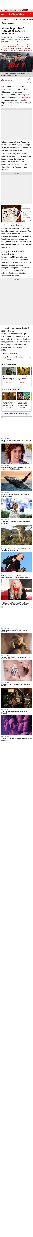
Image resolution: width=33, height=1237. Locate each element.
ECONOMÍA (22, 19)
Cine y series (8, 23)
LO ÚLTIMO (4, 19)
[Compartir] (29, 79)
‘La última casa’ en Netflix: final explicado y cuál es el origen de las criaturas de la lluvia (16, 45)
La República (8, 80)
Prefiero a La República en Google (15, 358)
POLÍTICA (9, 19)
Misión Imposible (14, 353)
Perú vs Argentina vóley (10, 10)
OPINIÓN (15, 19)
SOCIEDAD (29, 19)
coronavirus (25, 97)
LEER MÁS (8, 382)
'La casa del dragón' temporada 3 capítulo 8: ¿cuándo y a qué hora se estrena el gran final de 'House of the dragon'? (17, 49)
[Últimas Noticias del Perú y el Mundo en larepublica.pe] (16, 14)
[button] (2, 14)
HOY (1, 10)
